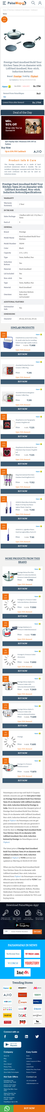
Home (28, 1056)
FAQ (5, 1061)
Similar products (22, 327)
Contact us (31, 1077)
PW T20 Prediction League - (9, 1098)
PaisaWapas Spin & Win (11, 1101)
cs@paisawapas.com (32, 1083)
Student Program (31, 1072)
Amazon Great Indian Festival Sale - (10, 1085)
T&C (4, 97)
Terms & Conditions (9, 1069)
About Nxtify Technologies (11, 1072)
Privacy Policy (8, 1066)
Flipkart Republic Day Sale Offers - (10, 1094)
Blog (5, 1058)
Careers (28, 1064)
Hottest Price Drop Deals (33, 1069)
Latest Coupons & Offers (33, 1061)
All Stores (29, 1058)
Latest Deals (30, 1066)
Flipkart (34, 76)
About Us (6, 1056)
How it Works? (8, 1064)
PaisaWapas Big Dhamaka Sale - (10, 1081)
